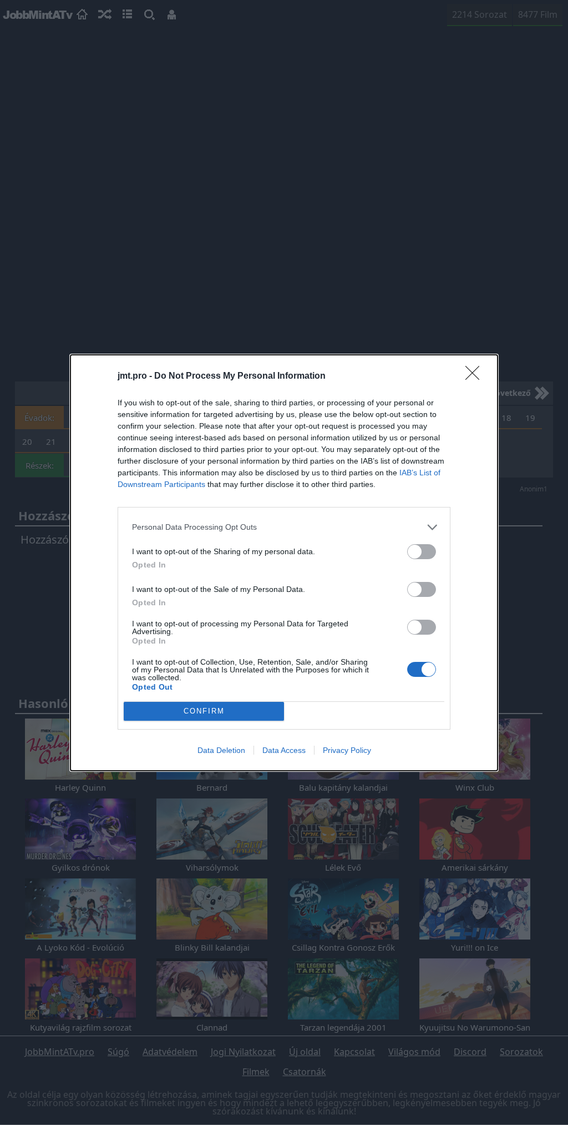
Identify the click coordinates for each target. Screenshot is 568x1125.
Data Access (284, 750)
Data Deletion (221, 750)
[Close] (475, 376)
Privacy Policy (347, 750)
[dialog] (284, 563)
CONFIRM (204, 711)
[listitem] (284, 527)
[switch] (421, 551)
